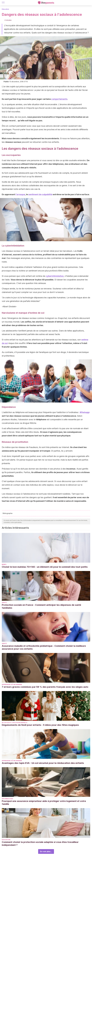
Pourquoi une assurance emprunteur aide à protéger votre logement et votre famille (44, 802)
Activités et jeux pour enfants (14, 722)
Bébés (4, 564)
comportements (59, 99)
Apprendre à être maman (12, 684)
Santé (4, 602)
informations (7, 799)
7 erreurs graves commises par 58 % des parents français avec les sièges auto (45, 687)
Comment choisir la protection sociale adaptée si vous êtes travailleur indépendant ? (40, 843)
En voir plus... (46, 851)
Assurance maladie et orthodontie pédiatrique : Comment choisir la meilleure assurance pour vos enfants (44, 647)
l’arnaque (20, 194)
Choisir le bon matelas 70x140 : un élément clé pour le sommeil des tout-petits (45, 567)
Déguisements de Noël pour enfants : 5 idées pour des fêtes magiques (40, 725)
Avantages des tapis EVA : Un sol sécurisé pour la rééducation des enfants (43, 763)
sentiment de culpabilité (40, 194)
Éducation (5, 9)
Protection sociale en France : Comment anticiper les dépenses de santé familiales (41, 606)
